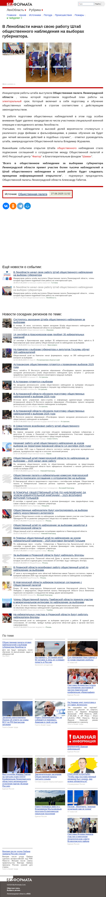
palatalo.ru (11, 84)
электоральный (12, 101)
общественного (67, 148)
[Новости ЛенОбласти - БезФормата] (16, 3)
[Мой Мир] (27, 206)
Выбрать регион (13, 890)
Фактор (36, 156)
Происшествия (63, 15)
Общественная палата (32, 194)
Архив (22, 15)
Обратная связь (13, 888)
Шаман (87, 156)
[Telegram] (20, 206)
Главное (11, 15)
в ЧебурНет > (14, 18)
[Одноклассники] (13, 206)
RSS (29, 894)
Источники (35, 15)
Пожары (79, 15)
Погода (48, 15)
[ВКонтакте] (6, 206)
